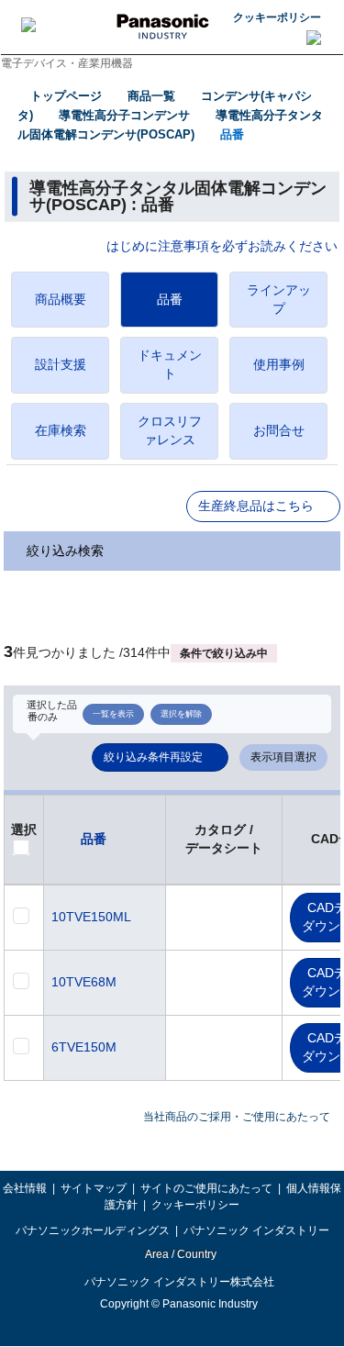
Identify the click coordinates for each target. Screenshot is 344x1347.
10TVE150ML (91, 916)
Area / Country (179, 1254)
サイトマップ (94, 1188)
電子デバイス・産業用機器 (67, 63)
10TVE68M (84, 981)
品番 (232, 134)
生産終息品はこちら (256, 506)
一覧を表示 (113, 713)
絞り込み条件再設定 (153, 757)
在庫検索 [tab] (60, 430)
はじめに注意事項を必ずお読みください (222, 246)
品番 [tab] (170, 299)
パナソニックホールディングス (93, 1230)
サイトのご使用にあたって (206, 1188)
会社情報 (25, 1188)
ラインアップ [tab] (279, 299)
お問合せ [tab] (279, 430)
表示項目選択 (283, 757)
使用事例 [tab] (279, 364)
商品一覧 (151, 96)
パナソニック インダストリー (256, 1230)
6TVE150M (84, 1047)
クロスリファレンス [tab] (170, 430)
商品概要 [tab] (60, 299)
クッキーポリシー (277, 17)
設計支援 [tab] (60, 364)
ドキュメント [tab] (170, 364)
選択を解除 (181, 713)
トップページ (66, 96)
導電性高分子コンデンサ (124, 115)
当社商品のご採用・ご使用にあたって (236, 1116)
